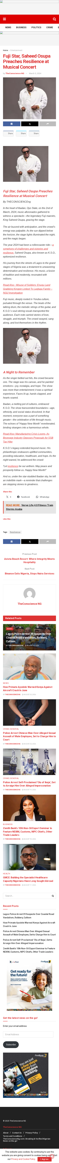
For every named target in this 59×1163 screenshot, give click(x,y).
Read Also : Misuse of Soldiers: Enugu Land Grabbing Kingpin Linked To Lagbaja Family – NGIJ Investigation (27, 289)
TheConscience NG (15, 73)
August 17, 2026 (29, 885)
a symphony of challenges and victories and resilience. (28, 249)
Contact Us (17, 1133)
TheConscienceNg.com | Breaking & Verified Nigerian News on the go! (26, 1140)
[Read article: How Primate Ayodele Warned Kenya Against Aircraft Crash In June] (29, 666)
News (8, 27)
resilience (13, 466)
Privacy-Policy (31, 1133)
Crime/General (11, 729)
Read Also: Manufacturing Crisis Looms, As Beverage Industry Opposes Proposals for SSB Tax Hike (28, 438)
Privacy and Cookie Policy (23, 1159)
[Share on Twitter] (30, 123)
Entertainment (16, 50)
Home (5, 50)
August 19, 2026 (29, 790)
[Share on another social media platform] (47, 123)
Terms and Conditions (12, 1136)
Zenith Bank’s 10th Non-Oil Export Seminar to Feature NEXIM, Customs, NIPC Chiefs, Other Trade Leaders (27, 831)
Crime (49, 27)
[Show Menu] (4, 19)
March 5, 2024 (35, 73)
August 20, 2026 (32, 645)
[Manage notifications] (51, 1156)
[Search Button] (54, 19)
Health (6, 874)
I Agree (45, 1159)
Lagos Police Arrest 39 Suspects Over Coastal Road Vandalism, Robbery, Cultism (28, 637)
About (5, 1133)
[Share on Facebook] (11, 123)
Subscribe (11, 1044)
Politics (36, 27)
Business (21, 27)
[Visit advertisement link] (29, 7)
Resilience (15, 532)
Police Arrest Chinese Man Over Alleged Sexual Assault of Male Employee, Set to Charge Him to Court (29, 736)
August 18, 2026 (29, 839)
